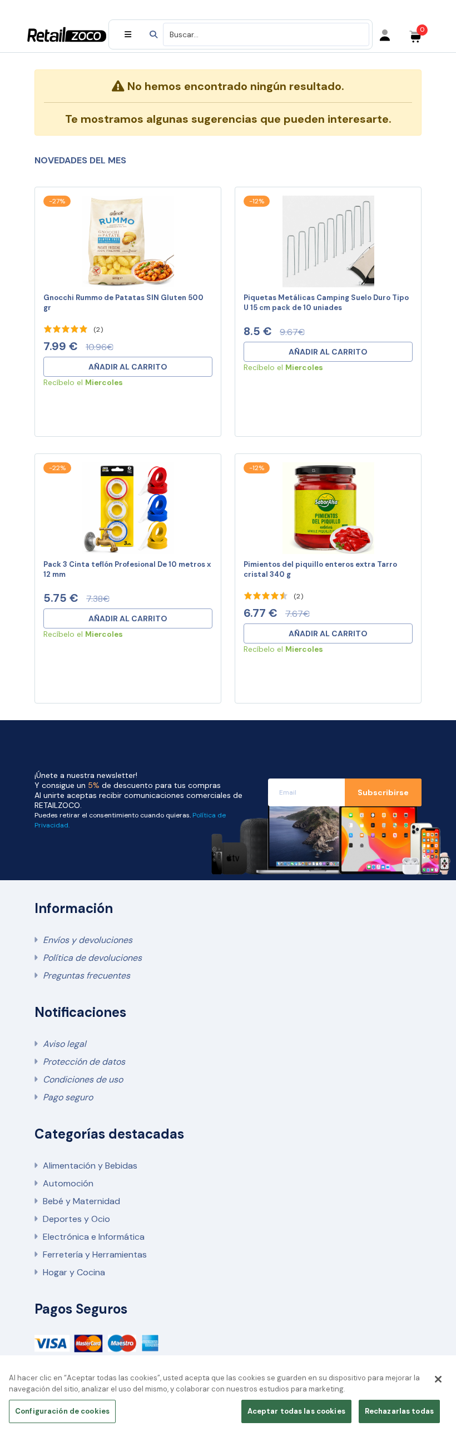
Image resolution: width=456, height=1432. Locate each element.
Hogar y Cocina (74, 1272)
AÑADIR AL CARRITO (127, 367)
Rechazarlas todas (399, 1411)
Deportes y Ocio (76, 1219)
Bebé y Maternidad (81, 1201)
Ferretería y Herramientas (95, 1254)
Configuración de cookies (62, 1411)
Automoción (68, 1183)
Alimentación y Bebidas (90, 1165)
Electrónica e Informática (94, 1237)
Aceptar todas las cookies (296, 1411)
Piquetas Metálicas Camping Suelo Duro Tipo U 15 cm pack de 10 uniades (326, 302)
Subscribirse (383, 792)
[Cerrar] (438, 1379)
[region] (228, 1396)
